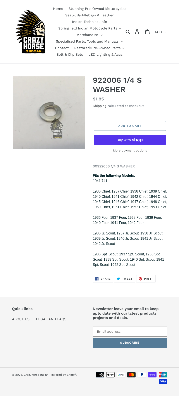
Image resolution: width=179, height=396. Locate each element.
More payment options (130, 150)
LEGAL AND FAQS (51, 319)
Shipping (99, 106)
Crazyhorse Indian (36, 374)
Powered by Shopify (63, 374)
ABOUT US (20, 319)
